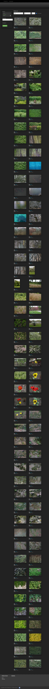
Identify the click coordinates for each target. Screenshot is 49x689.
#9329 (31, 105)
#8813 (16, 354)
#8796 (16, 459)
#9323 (16, 145)
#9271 (16, 171)
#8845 (16, 184)
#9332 (16, 92)
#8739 (31, 669)
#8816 (31, 328)
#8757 (31, 551)
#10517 (16, 40)
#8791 (31, 485)
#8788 (16, 512)
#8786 (16, 525)
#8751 (31, 590)
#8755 (31, 564)
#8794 (16, 472)
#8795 (31, 459)
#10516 (31, 40)
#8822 (16, 302)
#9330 (16, 105)
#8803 (16, 407)
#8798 (16, 446)
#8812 (31, 354)
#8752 (16, 590)
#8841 (31, 197)
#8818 (31, 315)
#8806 (16, 394)
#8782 (16, 551)
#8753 (31, 577)
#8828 (16, 289)
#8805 (31, 394)
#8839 (16, 223)
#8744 (16, 643)
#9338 (31, 79)
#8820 (31, 302)
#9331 (31, 92)
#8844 (31, 184)
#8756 (16, 564)
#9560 (31, 66)
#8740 (16, 669)
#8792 (16, 485)
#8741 (31, 656)
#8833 (16, 263)
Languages (11, 1)
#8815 (16, 341)
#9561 (16, 66)
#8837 (16, 236)
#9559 (16, 79)
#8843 (16, 197)
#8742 (16, 656)
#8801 (31, 420)
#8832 (31, 263)
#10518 (31, 27)
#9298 (16, 158)
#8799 (31, 433)
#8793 (31, 472)
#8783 (31, 538)
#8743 (31, 643)
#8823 (31, 289)
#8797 (31, 446)
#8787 (31, 512)
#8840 (31, 210)
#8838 (31, 223)
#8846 (31, 171)
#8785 (31, 525)
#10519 (16, 27)
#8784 (16, 538)
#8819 (16, 315)
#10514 (31, 53)
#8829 (31, 276)
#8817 (16, 328)
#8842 (16, 210)
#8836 (31, 236)
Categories (6, 1)
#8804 (31, 407)
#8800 (16, 433)
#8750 (16, 603)
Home (3, 677)
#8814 (31, 341)
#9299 (31, 145)
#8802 (16, 420)
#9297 (31, 158)
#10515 (16, 53)
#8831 (16, 276)
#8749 (31, 603)
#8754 (16, 577)
